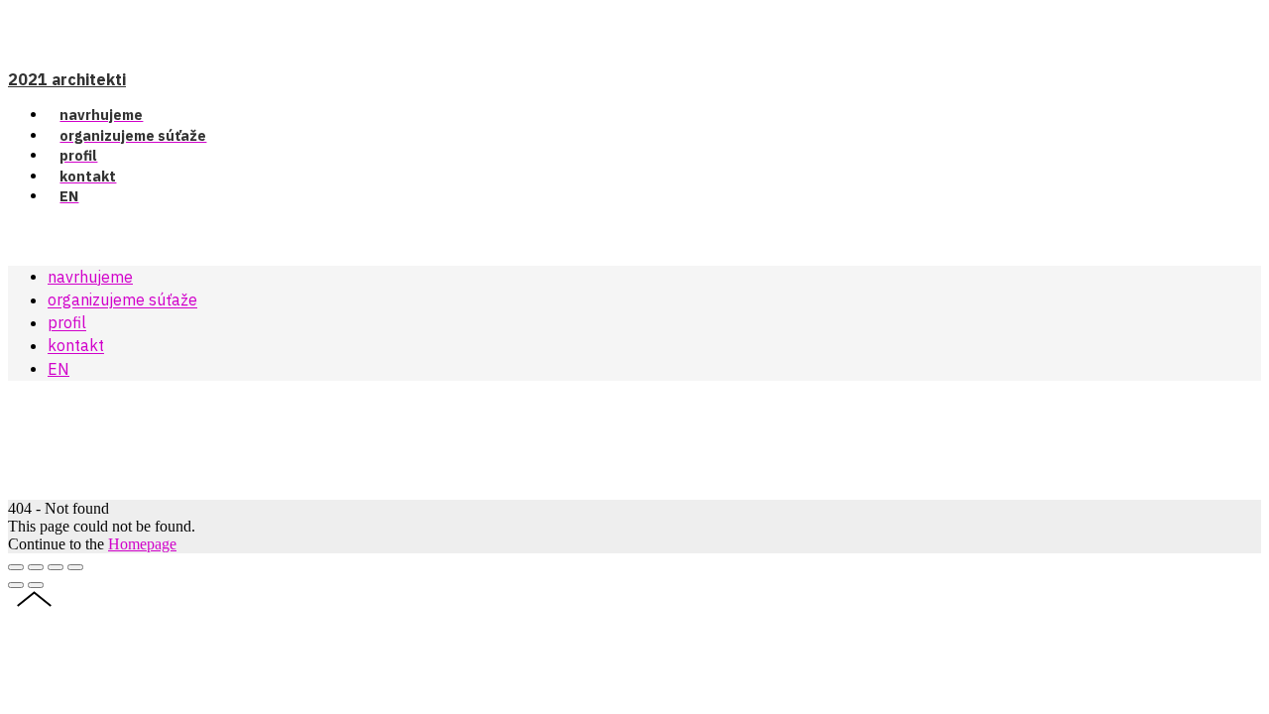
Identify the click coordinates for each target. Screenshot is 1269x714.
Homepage (142, 544)
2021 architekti (67, 79)
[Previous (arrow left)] (16, 585)
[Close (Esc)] (16, 567)
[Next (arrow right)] (36, 585)
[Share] (36, 567)
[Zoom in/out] (75, 567)
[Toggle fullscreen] (55, 567)
